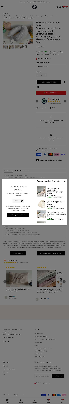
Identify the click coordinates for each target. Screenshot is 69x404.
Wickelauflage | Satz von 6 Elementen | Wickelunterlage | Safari (56, 214)
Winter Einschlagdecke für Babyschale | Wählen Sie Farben (55, 202)
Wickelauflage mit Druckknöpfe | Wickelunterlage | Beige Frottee (55, 191)
